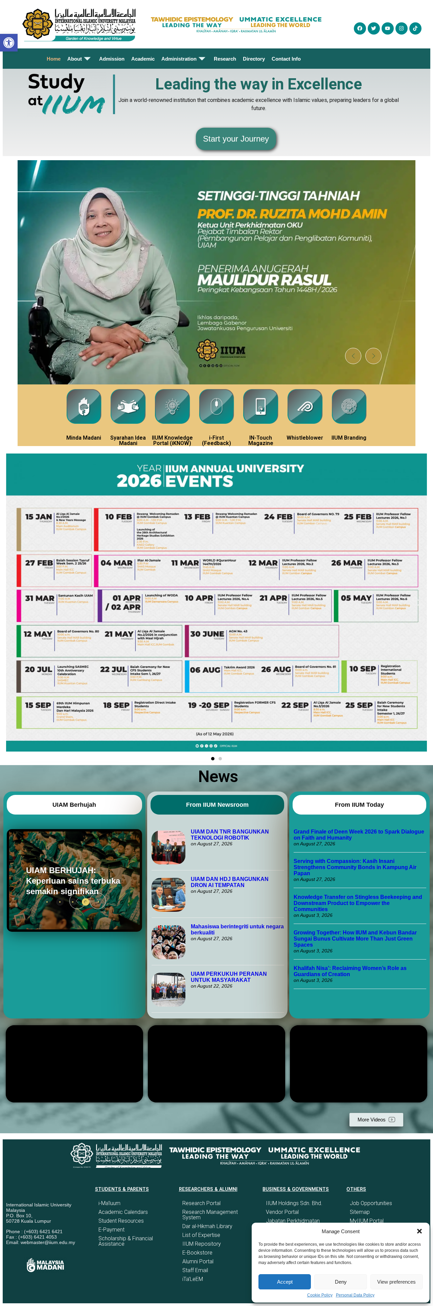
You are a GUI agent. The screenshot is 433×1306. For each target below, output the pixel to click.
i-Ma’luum (109, 1203)
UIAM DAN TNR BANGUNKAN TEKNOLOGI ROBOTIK (230, 835)
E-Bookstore (197, 1252)
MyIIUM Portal (367, 1221)
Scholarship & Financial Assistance (125, 1241)
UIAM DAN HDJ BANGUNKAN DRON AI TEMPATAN (230, 882)
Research (225, 59)
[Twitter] (374, 28)
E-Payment (111, 1229)
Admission (111, 59)
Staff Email (195, 1270)
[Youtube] (388, 28)
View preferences (396, 1282)
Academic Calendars (123, 1212)
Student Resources (121, 1221)
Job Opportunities (371, 1203)
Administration (179, 59)
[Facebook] (360, 28)
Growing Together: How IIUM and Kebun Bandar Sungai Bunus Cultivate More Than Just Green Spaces (355, 939)
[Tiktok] (415, 28)
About (74, 59)
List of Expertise (201, 1235)
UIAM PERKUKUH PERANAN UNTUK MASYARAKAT (229, 977)
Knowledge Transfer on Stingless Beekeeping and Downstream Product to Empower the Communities (358, 903)
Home (54, 59)
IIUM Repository (201, 1244)
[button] (419, 1231)
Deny (341, 1282)
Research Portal (201, 1203)
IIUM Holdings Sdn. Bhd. (294, 1203)
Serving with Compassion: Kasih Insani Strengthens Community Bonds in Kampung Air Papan (355, 867)
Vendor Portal (282, 1212)
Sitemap (360, 1212)
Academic (143, 59)
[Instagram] (401, 28)
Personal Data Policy (355, 1295)
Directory (254, 59)
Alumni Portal (197, 1261)
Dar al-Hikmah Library (207, 1226)
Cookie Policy (320, 1295)
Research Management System (210, 1215)
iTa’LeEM (192, 1279)
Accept (285, 1282)
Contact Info (286, 59)
